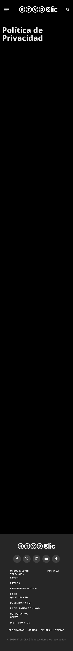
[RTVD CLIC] (38, 9)
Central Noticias (53, 630)
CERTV (14, 617)
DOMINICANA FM (20, 603)
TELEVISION (17, 574)
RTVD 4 (14, 577)
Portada (53, 571)
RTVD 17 (15, 583)
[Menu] (6, 9)
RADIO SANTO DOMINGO (25, 608)
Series (32, 630)
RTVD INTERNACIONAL (23, 588)
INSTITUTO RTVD (20, 622)
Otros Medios (19, 571)
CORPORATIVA (19, 614)
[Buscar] (67, 9)
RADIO (14, 594)
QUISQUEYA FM (19, 597)
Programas (16, 630)
